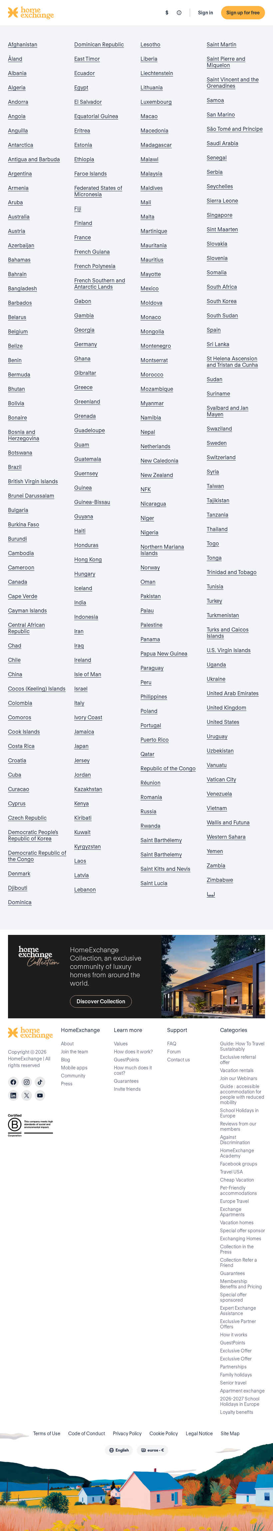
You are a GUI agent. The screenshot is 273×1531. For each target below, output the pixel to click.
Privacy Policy (127, 1433)
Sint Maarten (222, 229)
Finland (83, 223)
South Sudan (222, 315)
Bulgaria (18, 510)
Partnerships (233, 1366)
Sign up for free (243, 12)
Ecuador (84, 73)
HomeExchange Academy (237, 1153)
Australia (19, 217)
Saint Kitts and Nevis (165, 869)
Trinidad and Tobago (232, 572)
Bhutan (16, 389)
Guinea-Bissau (92, 502)
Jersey (82, 760)
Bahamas (19, 260)
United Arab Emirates (233, 693)
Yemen (215, 851)
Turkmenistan (223, 615)
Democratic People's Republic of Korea (33, 835)
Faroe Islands (90, 174)
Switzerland (221, 457)
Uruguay (217, 736)
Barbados (20, 303)
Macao (149, 116)
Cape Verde (22, 596)
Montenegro (155, 346)
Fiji (77, 209)
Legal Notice (199, 1433)
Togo (213, 543)
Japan (81, 746)
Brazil (15, 467)
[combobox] (119, 1450)
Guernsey (86, 473)
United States (223, 722)
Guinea (83, 488)
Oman (147, 582)
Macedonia (154, 130)
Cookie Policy (163, 1433)
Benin (15, 360)
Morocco (151, 374)
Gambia (84, 315)
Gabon (82, 301)
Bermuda (19, 374)
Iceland (83, 588)
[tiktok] (40, 1082)
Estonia (83, 145)
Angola (17, 116)
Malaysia (151, 174)
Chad (14, 646)
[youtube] (40, 1095)
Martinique (153, 231)
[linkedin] (13, 1095)
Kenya (81, 803)
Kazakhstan (88, 789)
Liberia (148, 59)
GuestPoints (126, 1059)
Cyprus (17, 803)
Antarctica (20, 145)
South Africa (222, 287)
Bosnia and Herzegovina (23, 435)
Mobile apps (74, 1067)
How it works (233, 1334)
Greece (83, 387)
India (80, 602)
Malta (147, 217)
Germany (85, 344)
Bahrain (17, 274)
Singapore (219, 215)
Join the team (74, 1051)
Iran (79, 631)
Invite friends (127, 1089)
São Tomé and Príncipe (235, 129)
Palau (147, 610)
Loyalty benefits (236, 1412)
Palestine (151, 625)
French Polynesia (95, 266)
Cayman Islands (27, 610)
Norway (150, 567)
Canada (17, 582)
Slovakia (217, 244)
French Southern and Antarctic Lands (99, 283)
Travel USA (231, 1172)
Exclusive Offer (236, 1350)
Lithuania (151, 87)
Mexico (149, 288)
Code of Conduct (86, 1433)
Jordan (82, 775)
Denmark (19, 873)
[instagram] (26, 1082)
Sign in (205, 12)
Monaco (150, 317)
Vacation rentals (237, 1070)
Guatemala (87, 459)
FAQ (171, 1043)
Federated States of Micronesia (98, 191)
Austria (16, 231)
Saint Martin (221, 44)
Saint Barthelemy (161, 854)
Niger (147, 518)
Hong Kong (88, 559)
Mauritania (153, 245)
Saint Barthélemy (161, 840)
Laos (80, 861)
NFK (145, 489)
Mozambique (156, 389)
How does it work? (133, 1051)
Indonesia (86, 617)
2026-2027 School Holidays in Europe (239, 1401)
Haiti (80, 531)
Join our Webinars (238, 1078)
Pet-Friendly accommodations (238, 1190)
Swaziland (219, 429)
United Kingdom (226, 708)
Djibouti (17, 888)
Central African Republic (26, 628)
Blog (65, 1059)
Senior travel (233, 1382)
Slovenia (217, 258)
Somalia (217, 272)
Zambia (216, 865)
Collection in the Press (237, 1249)
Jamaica (84, 732)
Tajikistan (218, 500)
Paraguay (151, 668)
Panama (150, 639)
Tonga (214, 558)
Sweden (217, 443)
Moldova (151, 303)
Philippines (153, 697)
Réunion (150, 783)
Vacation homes (237, 1222)
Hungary (84, 574)
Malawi (149, 159)
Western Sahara (226, 837)
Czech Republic (27, 818)
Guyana (83, 516)
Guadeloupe (89, 430)
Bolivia (16, 403)
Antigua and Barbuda (34, 159)
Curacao (18, 789)
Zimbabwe (220, 880)
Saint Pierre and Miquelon (226, 62)
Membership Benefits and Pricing (241, 1284)
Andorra (18, 102)
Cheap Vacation (237, 1180)
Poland (148, 711)
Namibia (150, 418)
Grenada (85, 416)
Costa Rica (21, 746)
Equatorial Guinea (96, 116)
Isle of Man (87, 674)
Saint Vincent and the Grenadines (233, 82)
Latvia (81, 875)
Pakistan (150, 596)
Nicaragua (153, 504)
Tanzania (217, 515)
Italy (79, 703)
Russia (148, 811)
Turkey (214, 601)
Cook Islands (24, 732)
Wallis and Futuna (228, 822)
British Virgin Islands (33, 481)
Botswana (20, 453)
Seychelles (220, 186)
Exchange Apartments (232, 1212)
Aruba (15, 202)
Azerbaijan (21, 245)
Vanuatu (217, 765)
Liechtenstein (156, 73)
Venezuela (219, 794)
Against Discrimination (235, 1139)
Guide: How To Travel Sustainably (242, 1046)
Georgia (84, 330)
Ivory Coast (88, 717)
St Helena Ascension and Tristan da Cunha (232, 361)
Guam (81, 445)
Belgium (18, 331)
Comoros (19, 717)
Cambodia (21, 553)
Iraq (79, 646)
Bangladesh (22, 288)
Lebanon (85, 889)
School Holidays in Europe (239, 1113)
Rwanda (150, 826)
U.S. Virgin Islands (229, 650)
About (67, 1043)
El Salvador (88, 102)
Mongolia (152, 331)
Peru (145, 682)
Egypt (81, 87)
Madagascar (156, 145)
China (15, 674)
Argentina (20, 174)
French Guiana (92, 252)
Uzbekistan (220, 751)
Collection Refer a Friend (238, 1262)
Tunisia (215, 586)
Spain (214, 330)
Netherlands (155, 446)
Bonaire (17, 418)
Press (67, 1083)
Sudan (214, 379)
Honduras (86, 545)
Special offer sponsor (242, 1230)
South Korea (222, 301)
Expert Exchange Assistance (238, 1310)
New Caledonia (159, 461)
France (82, 237)
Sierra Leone (222, 201)
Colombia (20, 703)
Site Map (230, 1433)
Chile (14, 660)
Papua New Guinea (163, 654)
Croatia (17, 760)
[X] (26, 1095)
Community (73, 1075)
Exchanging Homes (240, 1238)
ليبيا (211, 894)
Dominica (20, 902)
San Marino (221, 114)
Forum (174, 1051)
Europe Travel (234, 1201)
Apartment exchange (242, 1390)
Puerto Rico (154, 740)
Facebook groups (238, 1164)
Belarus (17, 317)
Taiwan (215, 486)
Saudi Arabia (222, 143)
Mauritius (151, 260)
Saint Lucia (153, 883)
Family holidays (236, 1374)
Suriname (218, 394)
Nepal (147, 432)
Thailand (217, 529)
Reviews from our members (238, 1126)
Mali (145, 202)
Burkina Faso (23, 524)
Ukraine (216, 679)
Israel (81, 689)
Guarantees (126, 1081)
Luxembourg (156, 102)
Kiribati (83, 818)
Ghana (82, 358)
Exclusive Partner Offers (238, 1324)
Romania (151, 797)
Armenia (18, 188)
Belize (15, 346)
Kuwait (82, 832)
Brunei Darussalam (31, 496)
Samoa (215, 100)
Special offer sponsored (233, 1297)
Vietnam (217, 808)
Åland (15, 59)
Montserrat (154, 360)
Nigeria (149, 532)
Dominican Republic (99, 44)
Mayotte (150, 274)
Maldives (151, 188)
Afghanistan (22, 44)
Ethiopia (84, 159)
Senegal (217, 158)
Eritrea (82, 130)
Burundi (17, 539)
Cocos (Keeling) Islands (37, 689)
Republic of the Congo (168, 768)
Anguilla (18, 130)
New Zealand (156, 475)
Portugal (150, 725)
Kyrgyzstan (87, 846)
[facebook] (13, 1082)
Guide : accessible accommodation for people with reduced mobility (242, 1094)
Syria (213, 472)
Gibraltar (85, 373)
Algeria (17, 87)
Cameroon (21, 567)
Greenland (87, 402)
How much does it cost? (133, 1070)
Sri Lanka (218, 344)
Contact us (178, 1059)
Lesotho (150, 44)
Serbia (215, 172)
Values (121, 1043)
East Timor (87, 59)
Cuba (14, 775)
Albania (17, 73)
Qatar (147, 754)
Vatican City (221, 779)
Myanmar (152, 403)
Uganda (216, 665)
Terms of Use (46, 1433)
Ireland (82, 660)
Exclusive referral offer (238, 1059)
